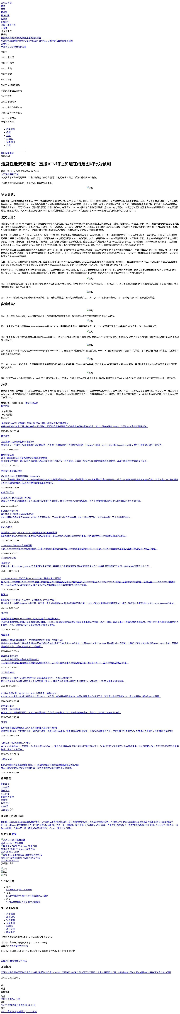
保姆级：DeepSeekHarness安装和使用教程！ (21, 822)
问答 (11, 47)
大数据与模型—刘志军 (16, 743)
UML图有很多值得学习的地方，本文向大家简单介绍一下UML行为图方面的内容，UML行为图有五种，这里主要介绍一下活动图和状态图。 (66, 517)
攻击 (11, 471)
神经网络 (5, 656)
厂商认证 (41, 41)
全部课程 (5, 41)
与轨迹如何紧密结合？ (18, 442)
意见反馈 (10, 923)
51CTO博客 (11, 896)
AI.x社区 (44, 896)
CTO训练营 (35, 902)
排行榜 (17, 38)
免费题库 (68, 41)
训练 (11, 656)
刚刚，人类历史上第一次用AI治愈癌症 (25, 828)
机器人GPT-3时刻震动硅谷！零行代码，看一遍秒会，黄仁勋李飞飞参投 (58, 825)
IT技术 (48, 41)
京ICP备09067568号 (19, 946)
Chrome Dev (6, 558)
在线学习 (5, 44)
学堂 (3, 9)
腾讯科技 (13, 972)
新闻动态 (10, 917)
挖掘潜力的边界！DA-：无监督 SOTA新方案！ (29, 600)
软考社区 (5, 15)
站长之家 (70, 972)
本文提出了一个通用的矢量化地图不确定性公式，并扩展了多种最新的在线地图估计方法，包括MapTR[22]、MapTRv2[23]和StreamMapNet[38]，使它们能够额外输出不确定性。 (82, 445)
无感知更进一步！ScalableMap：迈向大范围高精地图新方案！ (30, 619)
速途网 (77, 972)
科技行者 (47, 972)
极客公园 (112, 972)
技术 (16, 511)
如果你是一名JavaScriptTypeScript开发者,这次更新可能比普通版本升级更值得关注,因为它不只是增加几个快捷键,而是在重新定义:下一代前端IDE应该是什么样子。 (76, 566)
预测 (9, 759)
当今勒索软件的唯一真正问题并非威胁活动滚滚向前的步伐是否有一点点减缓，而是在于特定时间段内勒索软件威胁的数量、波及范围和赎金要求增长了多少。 (75, 461)
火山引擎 (167, 972)
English (9, 926)
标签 (16, 656)
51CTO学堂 (11, 902)
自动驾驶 (5, 455)
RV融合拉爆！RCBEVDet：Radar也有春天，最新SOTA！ (30, 693)
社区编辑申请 (7, 153)
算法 (11, 492)
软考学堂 (37, 38)
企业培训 (5, 22)
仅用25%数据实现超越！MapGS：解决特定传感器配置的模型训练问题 (40, 765)
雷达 (3, 706)
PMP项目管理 (58, 41)
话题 (8, 135)
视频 (8, 132)
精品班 (4, 12)
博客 (3, 6)
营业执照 (5, 961)
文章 (3, 47)
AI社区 (9, 139)
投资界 (153, 972)
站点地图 (10, 920)
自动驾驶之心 (31, 403)
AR (13, 672)
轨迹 (11, 455)
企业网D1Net (144, 972)
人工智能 (5, 672)
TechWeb (56, 972)
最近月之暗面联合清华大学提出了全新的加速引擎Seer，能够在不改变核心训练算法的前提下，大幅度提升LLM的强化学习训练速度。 (63, 681)
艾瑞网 (63, 972)
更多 (14, 834)
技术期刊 (10, 142)
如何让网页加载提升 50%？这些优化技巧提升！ (29, 728)
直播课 (29, 38)
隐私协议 (10, 932)
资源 (7, 47)
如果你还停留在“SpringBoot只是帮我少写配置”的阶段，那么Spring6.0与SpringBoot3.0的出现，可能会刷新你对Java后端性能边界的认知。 (64, 536)
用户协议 (10, 929)
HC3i (22, 890)
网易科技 (22, 972)
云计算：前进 (10, 709)
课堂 (16, 47)
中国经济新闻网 (88, 972)
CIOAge (16, 890)
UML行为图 (6, 527)
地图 (7, 406)
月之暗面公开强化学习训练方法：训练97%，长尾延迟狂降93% (36, 678)
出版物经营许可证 (18, 961)
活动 (8, 145)
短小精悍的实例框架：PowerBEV (20, 476)
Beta (14, 558)
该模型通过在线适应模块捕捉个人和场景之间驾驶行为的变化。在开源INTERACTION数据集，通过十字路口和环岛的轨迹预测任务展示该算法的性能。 (71, 501)
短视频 (23, 38)
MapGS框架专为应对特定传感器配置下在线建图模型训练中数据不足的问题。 (37, 768)
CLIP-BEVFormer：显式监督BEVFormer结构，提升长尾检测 (31, 578)
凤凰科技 (30, 972)
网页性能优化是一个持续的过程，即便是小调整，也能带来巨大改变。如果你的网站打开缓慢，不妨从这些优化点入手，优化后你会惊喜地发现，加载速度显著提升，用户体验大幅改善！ (87, 731)
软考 (18, 41)
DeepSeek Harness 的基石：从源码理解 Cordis (144, 822)
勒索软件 (5, 471)
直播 (24, 47)
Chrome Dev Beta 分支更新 (16, 545)
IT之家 (98, 972)
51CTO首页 (6, 3)
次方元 (159, 972)
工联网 (105, 972)
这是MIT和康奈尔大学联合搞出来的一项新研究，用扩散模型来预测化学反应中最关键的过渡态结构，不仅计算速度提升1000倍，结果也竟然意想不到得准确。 (74, 426)
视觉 (6, 613)
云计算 (4, 722)
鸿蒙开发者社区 (8, 25)
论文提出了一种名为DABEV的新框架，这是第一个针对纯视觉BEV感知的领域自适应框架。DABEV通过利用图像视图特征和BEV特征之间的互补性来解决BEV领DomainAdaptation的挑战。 (88, 603)
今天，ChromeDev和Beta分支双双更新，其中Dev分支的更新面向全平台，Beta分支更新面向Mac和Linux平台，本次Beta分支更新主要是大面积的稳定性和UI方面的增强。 (79, 549)
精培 (19, 902)
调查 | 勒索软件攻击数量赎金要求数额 (24, 458)
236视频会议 (122, 972)
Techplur (28, 890)
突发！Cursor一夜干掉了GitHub (57, 828)
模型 (3, 406)
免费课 (4, 19)
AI (10, 672)
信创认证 (24, 41)
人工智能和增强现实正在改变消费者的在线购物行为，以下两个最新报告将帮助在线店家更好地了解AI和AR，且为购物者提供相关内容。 (65, 663)
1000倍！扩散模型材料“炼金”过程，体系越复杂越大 (34, 423)
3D (6, 594)
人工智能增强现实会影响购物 (20, 659)
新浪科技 (5, 972)
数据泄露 (18, 471)
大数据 (4, 759)
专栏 (20, 47)
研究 (7, 436)
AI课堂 (4, 28)
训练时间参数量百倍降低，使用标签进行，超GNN (32, 640)
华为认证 (33, 41)
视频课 (4, 38)
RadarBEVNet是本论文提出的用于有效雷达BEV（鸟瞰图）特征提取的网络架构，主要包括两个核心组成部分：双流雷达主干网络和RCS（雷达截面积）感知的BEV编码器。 (81, 696)
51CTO (9, 890)
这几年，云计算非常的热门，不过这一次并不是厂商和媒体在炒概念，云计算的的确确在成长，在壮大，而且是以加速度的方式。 (61, 712)
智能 (11, 511)
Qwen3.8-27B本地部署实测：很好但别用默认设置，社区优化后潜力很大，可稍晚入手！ (82, 822)
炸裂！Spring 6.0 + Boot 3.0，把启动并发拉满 (29, 532)
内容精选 (10, 129)
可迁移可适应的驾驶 (16, 498)
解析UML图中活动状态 (17, 514)
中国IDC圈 (133, 972)
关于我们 (10, 914)
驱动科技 (39, 972)
